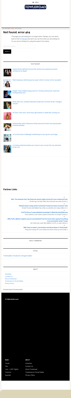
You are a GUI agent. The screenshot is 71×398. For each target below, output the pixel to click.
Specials (8, 375)
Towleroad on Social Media (14, 281)
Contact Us (8, 276)
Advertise (8, 274)
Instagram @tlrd (26, 256)
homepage (23, 39)
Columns (8, 372)
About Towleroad (11, 279)
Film (6, 366)
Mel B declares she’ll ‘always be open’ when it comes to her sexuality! (36, 80)
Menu (37, 2)
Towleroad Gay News (35, 7)
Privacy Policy (9, 283)
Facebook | (17, 256)
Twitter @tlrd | (8, 256)
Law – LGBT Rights (11, 369)
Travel (7, 363)
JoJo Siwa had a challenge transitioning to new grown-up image (35, 134)
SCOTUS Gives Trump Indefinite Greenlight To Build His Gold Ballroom (44, 212)
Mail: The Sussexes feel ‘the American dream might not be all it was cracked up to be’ (39, 199)
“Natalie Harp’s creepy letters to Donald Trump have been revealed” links (43, 206)
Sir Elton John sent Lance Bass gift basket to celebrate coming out (36, 113)
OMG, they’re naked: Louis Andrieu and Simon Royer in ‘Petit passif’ (45, 227)
